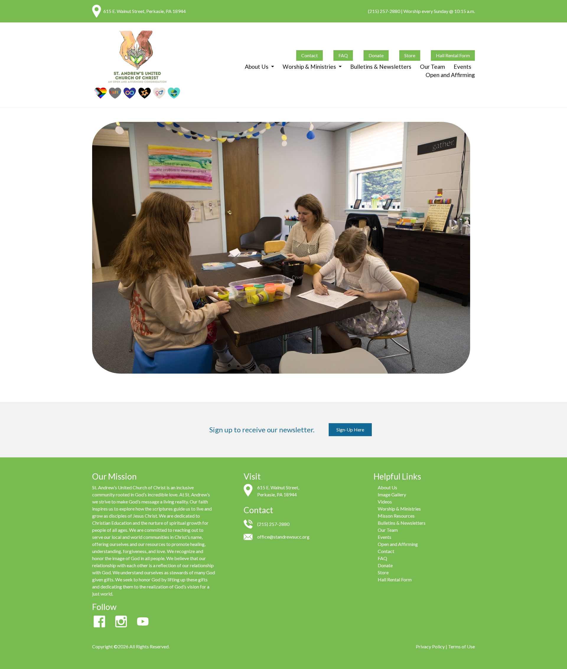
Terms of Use (461, 646)
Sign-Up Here (350, 429)
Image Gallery (392, 494)
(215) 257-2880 (384, 11)
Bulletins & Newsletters (380, 66)
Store (409, 55)
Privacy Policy (430, 646)
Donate (376, 55)
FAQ (343, 55)
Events (462, 66)
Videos (385, 501)
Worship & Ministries (310, 66)
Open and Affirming (450, 74)
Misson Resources (396, 515)
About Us (257, 66)
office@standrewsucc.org (283, 536)
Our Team (432, 66)
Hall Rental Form (453, 55)
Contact (309, 55)
